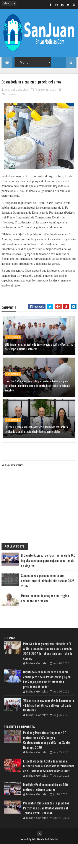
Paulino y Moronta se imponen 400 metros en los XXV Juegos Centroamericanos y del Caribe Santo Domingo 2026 (46, 740)
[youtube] (74, 4)
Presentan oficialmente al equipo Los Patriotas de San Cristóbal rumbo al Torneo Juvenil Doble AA (46, 808)
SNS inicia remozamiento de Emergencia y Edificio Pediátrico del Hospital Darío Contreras (39, 346)
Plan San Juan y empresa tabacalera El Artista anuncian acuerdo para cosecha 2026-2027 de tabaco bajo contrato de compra (48, 651)
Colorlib (54, 839)
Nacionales (9, 94)
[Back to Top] (39, 833)
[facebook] (50, 4)
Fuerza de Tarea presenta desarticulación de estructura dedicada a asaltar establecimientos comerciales (36, 429)
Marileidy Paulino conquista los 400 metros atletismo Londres (45, 787)
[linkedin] (62, 4)
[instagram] (56, 4)
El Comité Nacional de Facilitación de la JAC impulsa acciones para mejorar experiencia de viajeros (48, 560)
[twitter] (68, 4)
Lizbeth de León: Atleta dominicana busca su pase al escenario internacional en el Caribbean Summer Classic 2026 (48, 766)
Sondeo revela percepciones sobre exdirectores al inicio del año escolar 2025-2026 (48, 580)
